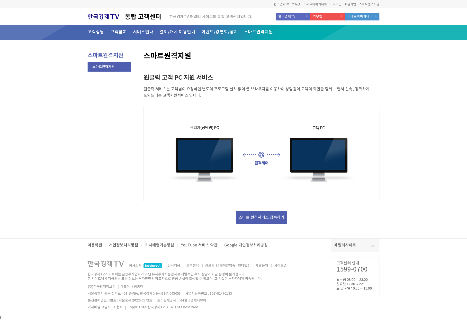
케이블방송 (227, 266)
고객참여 (118, 32)
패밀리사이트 (345, 245)
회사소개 (135, 266)
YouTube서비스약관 (199, 245)
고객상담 (96, 32)
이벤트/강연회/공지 (219, 32)
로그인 (337, 4)
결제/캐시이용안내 (177, 32)
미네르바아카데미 (315, 4)
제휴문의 (261, 266)
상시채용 (174, 266)
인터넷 (242, 266)
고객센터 (192, 266)
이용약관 (95, 245)
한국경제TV (281, 4)
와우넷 (296, 4)
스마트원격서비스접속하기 (261, 217)
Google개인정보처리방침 (246, 245)
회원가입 (350, 4)
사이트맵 (280, 266)
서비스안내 (143, 32)
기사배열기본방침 (159, 245)
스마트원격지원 (369, 4)
